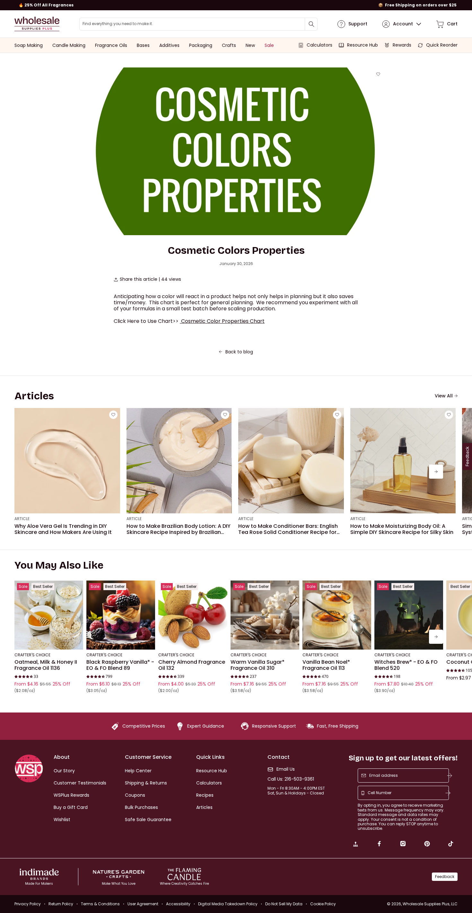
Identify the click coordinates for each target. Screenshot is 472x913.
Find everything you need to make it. (118, 24)
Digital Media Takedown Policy (228, 904)
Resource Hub (211, 770)
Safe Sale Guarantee (148, 819)
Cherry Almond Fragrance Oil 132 (191, 665)
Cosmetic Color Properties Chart (223, 321)
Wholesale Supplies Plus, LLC (430, 904)
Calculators (209, 783)
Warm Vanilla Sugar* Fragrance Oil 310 (257, 665)
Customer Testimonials (80, 783)
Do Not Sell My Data (283, 904)
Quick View (49, 641)
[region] (236, 5)
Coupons (135, 795)
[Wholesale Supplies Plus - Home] (36, 24)
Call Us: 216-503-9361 (290, 779)
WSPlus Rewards (71, 795)
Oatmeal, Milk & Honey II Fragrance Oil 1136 (45, 665)
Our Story (64, 770)
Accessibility (178, 904)
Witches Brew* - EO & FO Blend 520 (406, 665)
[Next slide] (436, 472)
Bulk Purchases (141, 807)
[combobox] (198, 24)
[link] (355, 844)
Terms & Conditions (100, 904)
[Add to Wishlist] (378, 74)
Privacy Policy (27, 904)
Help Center (138, 770)
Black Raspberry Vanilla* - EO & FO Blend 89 (120, 665)
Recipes (205, 795)
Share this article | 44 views (150, 279)
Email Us (285, 769)
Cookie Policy (323, 904)
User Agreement (142, 904)
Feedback (444, 876)
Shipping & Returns (146, 783)
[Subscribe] (449, 775)
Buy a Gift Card (71, 807)
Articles (204, 807)
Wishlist (62, 819)
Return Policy (60, 904)
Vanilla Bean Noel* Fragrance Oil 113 (326, 665)
